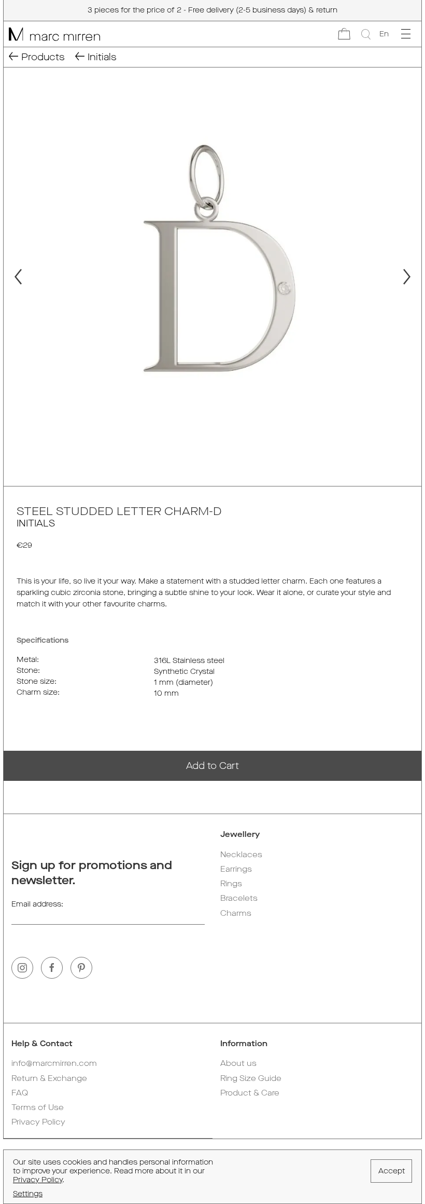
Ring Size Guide (250, 1078)
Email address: (37, 904)
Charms (235, 913)
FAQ (19, 1093)
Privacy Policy (38, 1122)
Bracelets (239, 898)
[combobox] (384, 34)
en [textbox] (384, 34)
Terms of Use (37, 1107)
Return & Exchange (49, 1078)
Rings (231, 883)
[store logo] (52, 33)
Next (411, 277)
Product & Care (249, 1093)
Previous (13, 277)
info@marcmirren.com (54, 1063)
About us (238, 1063)
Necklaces (241, 854)
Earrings (236, 869)
